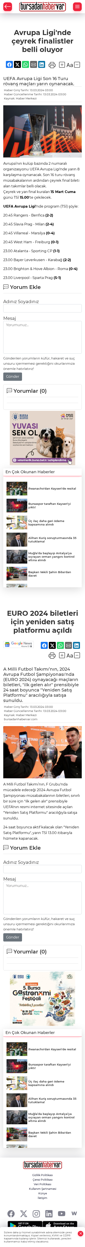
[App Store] (59, 1226)
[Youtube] (62, 1214)
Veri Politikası (42, 1184)
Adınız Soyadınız (21, 301)
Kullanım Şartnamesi (42, 1188)
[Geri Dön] (7, 6)
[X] (24, 1214)
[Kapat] (80, 1233)
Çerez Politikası (43, 1179)
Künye (42, 1193)
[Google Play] (25, 1226)
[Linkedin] (49, 1214)
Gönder (12, 376)
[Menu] (77, 6)
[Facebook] (11, 1214)
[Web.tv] (74, 1214)
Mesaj (9, 318)
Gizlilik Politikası (42, 1175)
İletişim (42, 1198)
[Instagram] (36, 1214)
